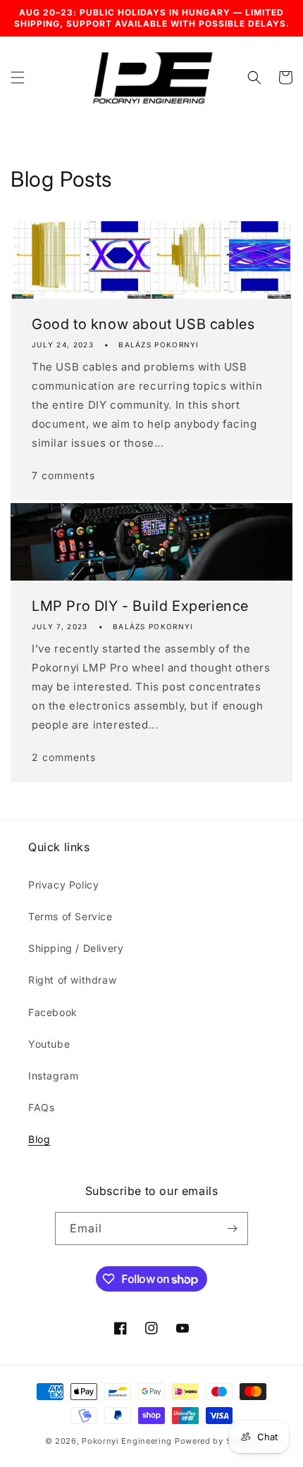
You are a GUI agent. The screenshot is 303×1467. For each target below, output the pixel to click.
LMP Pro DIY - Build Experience (140, 606)
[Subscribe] (231, 1228)
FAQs (41, 1107)
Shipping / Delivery (75, 948)
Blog (39, 1139)
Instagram (53, 1076)
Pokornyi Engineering (127, 1441)
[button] (17, 77)
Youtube (49, 1044)
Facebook (53, 1012)
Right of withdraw (72, 980)
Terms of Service (70, 916)
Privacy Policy (63, 885)
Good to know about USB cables (143, 324)
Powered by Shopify (217, 1441)
